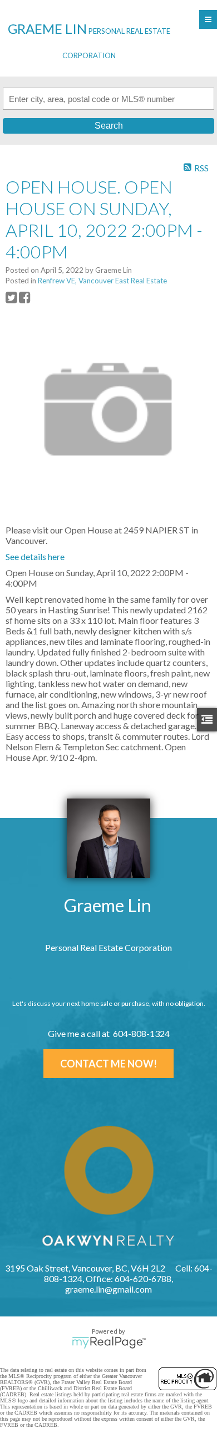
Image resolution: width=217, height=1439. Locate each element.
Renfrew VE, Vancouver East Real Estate (102, 280)
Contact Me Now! (108, 1063)
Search (109, 125)
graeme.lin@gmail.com (108, 1289)
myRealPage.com (108, 1342)
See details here (35, 556)
